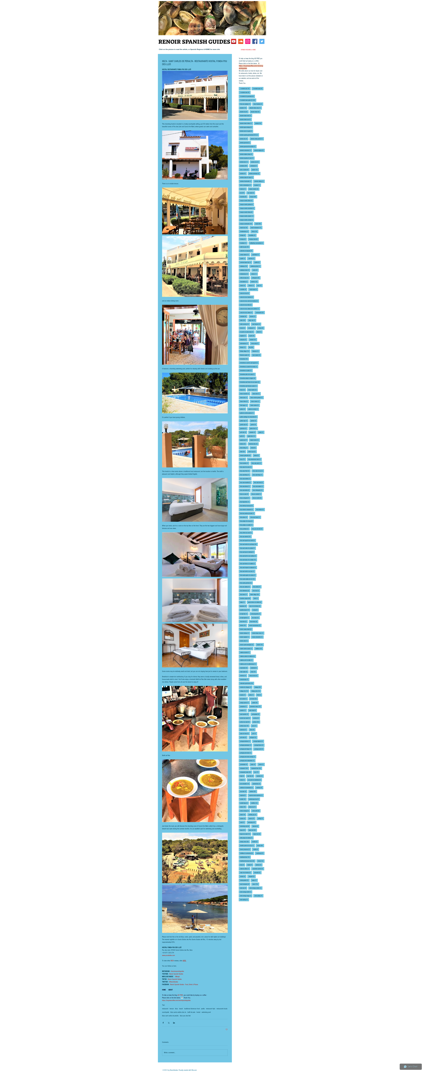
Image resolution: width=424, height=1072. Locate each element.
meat (254, 672)
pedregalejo (256, 714)
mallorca (259, 648)
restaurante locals (222, 1009)
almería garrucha (245, 142)
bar (242, 193)
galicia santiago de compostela (249, 417)
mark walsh (244, 672)
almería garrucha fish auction (248, 146)
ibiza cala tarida (245, 490)
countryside (165, 1012)
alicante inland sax (246, 119)
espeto (252, 336)
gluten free (254, 428)
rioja (242, 776)
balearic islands (254, 189)
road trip (250, 776)
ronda (243, 780)
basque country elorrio (247, 200)
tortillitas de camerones (247, 853)
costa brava (254, 289)
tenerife (255, 841)
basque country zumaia (247, 220)
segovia (243, 795)
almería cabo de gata (246, 131)
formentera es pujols (246, 370)
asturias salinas (260, 181)
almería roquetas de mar (247, 158)
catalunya (244, 266)
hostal (198, 1012)
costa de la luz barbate (247, 297)
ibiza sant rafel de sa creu (247, 571)
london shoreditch (258, 637)
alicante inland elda (246, 115)
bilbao (255, 231)
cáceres (253, 316)
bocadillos (253, 235)
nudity (252, 695)
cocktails (243, 289)
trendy (261, 861)
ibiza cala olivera (245, 486)
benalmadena (245, 231)
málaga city (244, 691)
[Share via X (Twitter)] (169, 1023)
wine (256, 884)
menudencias (244, 679)
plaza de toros (245, 733)
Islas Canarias (258, 104)
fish (251, 347)
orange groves (245, 702)
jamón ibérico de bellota (255, 602)
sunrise (243, 818)
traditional (260, 853)
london (243, 625)
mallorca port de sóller (247, 660)
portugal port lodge (246, 749)
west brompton (245, 884)
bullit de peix (191, 1012)
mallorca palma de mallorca (248, 656)
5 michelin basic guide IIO (248, 100)
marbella (254, 668)
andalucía (244, 166)
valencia (259, 865)
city (260, 285)
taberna (256, 826)
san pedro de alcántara (255, 780)
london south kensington (247, 645)
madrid (260, 645)
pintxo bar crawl (245, 722)
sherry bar (253, 807)
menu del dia (254, 675)
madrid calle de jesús (246, 648)
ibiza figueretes (245, 502)
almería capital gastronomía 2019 (249, 135)
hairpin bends (255, 440)
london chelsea (245, 633)
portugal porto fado (246, 753)
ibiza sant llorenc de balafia (248, 563)
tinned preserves (245, 849)
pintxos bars (245, 726)
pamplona (244, 706)
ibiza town (244, 594)
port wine (244, 737)
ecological (252, 328)
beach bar (244, 227)
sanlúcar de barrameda (247, 787)
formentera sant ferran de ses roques (250, 382)
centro (256, 270)
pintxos (256, 722)
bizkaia (243, 235)
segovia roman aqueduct (256, 795)
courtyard (244, 316)
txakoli (250, 865)
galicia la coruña (253, 409)
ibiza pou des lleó (185, 1016)
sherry (243, 807)
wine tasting (244, 899)
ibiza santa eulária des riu (178, 1012)
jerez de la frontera (255, 606)
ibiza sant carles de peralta (170, 1016)
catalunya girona (256, 266)
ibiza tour (256, 590)
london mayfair (245, 637)
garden (254, 424)
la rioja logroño (245, 617)
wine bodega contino (256, 888)
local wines (254, 621)
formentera (244, 359)
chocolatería (244, 281)
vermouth (258, 872)
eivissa (261, 328)
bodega (243, 239)
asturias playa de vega (247, 177)
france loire (257, 393)
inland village (255, 594)
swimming (252, 822)
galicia (243, 409)
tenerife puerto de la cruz (247, 845)
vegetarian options (258, 869)
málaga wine (256, 691)
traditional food (245, 857)
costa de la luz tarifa (246, 305)
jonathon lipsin (245, 610)
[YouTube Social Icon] (233, 41)
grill (243, 436)
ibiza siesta (257, 587)
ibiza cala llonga (258, 475)
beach (181, 1009)
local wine (244, 621)
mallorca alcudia (245, 652)
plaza (253, 729)
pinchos (256, 718)
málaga (258, 687)
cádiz (243, 320)
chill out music (245, 278)
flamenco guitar (245, 355)
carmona (252, 258)
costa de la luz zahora (247, 312)
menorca (243, 675)
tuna (242, 865)
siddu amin (256, 811)
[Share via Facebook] (163, 1023)
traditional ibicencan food (192, 1009)
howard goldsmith (246, 455)
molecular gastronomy (247, 683)
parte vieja (253, 710)
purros (262, 764)
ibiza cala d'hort (245, 471)
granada (253, 432)
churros (252, 285)
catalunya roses (245, 270)
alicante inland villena (246, 123)
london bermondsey (255, 625)
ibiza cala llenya (245, 475)
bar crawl (251, 193)
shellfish (255, 803)
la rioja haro (244, 614)
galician (254, 421)
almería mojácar (259, 150)
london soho (244, 641)
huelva (257, 455)
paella (203, 1009)
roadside (260, 776)
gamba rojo (244, 424)
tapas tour (257, 834)
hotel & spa (252, 451)
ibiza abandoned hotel (255, 459)
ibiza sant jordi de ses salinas (248, 556)
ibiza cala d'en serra (246, 467)
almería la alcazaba (246, 150)
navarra (243, 695)
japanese (243, 606)
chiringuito (256, 278)
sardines (259, 787)
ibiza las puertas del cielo (247, 513)
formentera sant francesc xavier (249, 386)
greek (261, 432)
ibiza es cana (244, 494)
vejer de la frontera (246, 872)
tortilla (256, 849)
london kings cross (258, 633)
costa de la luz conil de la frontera (249, 301)
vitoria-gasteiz (245, 880)
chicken (254, 274)
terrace (172, 1009)
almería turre (244, 162)
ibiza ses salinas (245, 587)
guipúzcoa (244, 440)
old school (244, 699)
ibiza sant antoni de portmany (249, 544)
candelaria (256, 254)
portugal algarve (258, 741)
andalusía (254, 166)
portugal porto (259, 749)
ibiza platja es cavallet (247, 525)
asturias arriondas (254, 173)
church (243, 285)
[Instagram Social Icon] (247, 41)
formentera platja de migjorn (248, 378)
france (243, 390)
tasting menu (245, 841)
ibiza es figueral (245, 498)
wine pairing (259, 896)
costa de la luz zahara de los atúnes (250, 309)
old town (254, 699)
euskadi (253, 339)
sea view (243, 791)
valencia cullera (245, 869)
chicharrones (244, 274)
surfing (261, 818)
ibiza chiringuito (258, 490)
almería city (244, 139)
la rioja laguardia (256, 614)
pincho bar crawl (245, 718)
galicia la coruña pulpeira (247, 413)
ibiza (176, 1009)
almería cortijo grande (257, 139)
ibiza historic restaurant (247, 509)
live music (256, 617)
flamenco (256, 351)
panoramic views (256, 706)
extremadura (244, 343)
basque (253, 197)
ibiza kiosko (260, 509)
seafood (253, 791)
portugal (253, 737)
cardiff (243, 258)
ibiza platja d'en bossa (247, 521)
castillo (258, 262)
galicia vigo (244, 421)
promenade (244, 764)
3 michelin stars (245, 92)
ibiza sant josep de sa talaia (248, 560)
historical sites (254, 444)
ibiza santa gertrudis (246, 583)
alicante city (244, 112)
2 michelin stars (258, 88)
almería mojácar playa (246, 154)
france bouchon (245, 393)
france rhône (244, 401)
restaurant (165, 1009)
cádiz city (252, 320)
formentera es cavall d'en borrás (249, 366)
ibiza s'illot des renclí (246, 533)
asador (255, 169)
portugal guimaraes (246, 745)
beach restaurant (256, 227)
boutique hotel (254, 239)
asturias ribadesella (246, 181)
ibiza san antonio (246, 536)
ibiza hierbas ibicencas (247, 505)
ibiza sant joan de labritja (247, 552)
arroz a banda (245, 169)
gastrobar (244, 428)
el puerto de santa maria (247, 332)
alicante (243, 108)
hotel (243, 451)
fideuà (243, 347)
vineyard (252, 876)
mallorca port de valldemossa (248, 664)
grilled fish (252, 436)
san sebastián (245, 784)
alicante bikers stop (256, 108)
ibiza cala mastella (246, 482)
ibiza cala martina (245, 478)
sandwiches (257, 784)
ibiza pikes (244, 517)
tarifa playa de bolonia (247, 838)
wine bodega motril (246, 892)
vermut (243, 876)
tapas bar (253, 830)
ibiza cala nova (259, 482)
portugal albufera (245, 741)
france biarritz (253, 390)
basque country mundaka (247, 208)
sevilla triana (244, 803)
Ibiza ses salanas (245, 104)
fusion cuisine (255, 405)
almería (258, 123)
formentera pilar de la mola (248, 374)
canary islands (245, 254)
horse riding (244, 448)
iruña (256, 598)
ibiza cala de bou (258, 471)
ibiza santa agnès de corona (248, 575)
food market (257, 355)
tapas (243, 830)
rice (257, 772)
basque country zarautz (247, 216)
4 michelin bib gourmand (247, 96)
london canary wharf (246, 629)
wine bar (243, 888)
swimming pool (206, 1012)
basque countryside (246, 224)
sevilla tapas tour (254, 799)
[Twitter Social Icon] (261, 41)
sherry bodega (245, 811)
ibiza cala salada (258, 486)
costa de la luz (245, 293)
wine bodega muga (246, 896)
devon (243, 328)
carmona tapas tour (246, 262)
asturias (243, 173)
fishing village (245, 351)
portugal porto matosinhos (248, 760)
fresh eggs (244, 405)
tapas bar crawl (245, 834)
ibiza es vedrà (258, 498)
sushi (243, 822)
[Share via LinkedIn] (174, 1023)
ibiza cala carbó (257, 463)
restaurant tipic (210, 1009)
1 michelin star (245, 88)
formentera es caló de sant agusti (249, 363)
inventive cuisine (246, 598)
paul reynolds (245, 714)
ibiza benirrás (245, 463)
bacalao (257, 185)
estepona (244, 339)
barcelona (244, 197)
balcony (243, 189)
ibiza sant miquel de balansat (248, 567)
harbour (243, 444)
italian (243, 602)
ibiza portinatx (245, 529)
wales (255, 880)
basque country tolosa (247, 212)
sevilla (243, 799)
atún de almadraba (246, 185)
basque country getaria (247, 204)
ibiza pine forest (256, 517)
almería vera (255, 162)
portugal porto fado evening (248, 757)
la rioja (256, 610)
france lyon (244, 397)
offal (259, 695)
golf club (243, 432)
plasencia (244, 729)
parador (243, 710)
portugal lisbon (260, 745)
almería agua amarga (246, 127)
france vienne (255, 401)
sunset (252, 818)
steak (243, 814)
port (254, 733)
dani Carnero (256, 324)
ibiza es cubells (257, 494)
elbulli (260, 332)
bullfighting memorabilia (257, 243)
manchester (244, 668)
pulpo (253, 764)
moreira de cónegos (246, 687)
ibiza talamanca (245, 590)
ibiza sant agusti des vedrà (248, 540)
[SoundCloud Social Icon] (240, 41)
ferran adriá (255, 343)
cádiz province (245, 324)
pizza (255, 726)
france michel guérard (257, 397)
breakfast (244, 243)
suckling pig (253, 814)
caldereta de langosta (246, 251)
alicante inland (256, 112)
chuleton (255, 281)
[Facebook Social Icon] (254, 41)
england (243, 336)
